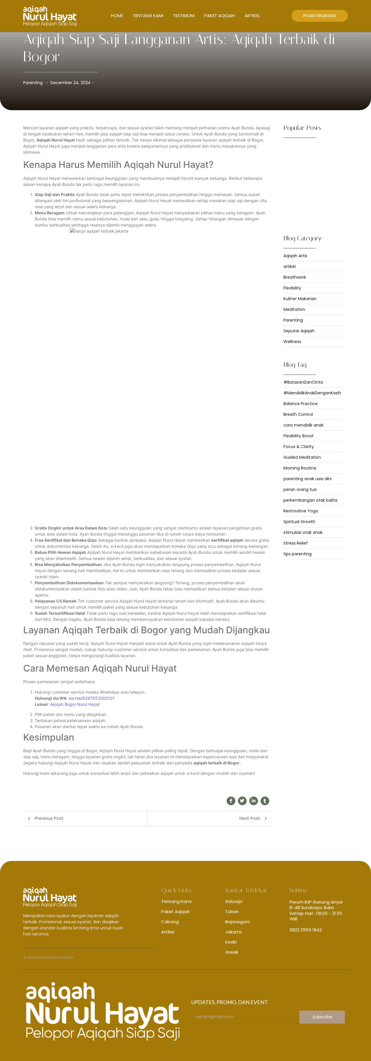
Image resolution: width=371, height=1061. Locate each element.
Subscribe (322, 1017)
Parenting (33, 83)
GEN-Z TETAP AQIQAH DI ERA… (311, 151)
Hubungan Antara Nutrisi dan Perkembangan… (311, 189)
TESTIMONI (183, 15)
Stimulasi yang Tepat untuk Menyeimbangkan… (308, 209)
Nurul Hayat (88, 704)
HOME (117, 15)
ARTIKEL (252, 15)
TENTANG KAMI (148, 15)
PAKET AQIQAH (219, 15)
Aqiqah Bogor (63, 704)
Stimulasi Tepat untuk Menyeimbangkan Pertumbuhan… (314, 169)
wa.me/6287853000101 (92, 698)
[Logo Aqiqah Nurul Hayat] (50, 16)
